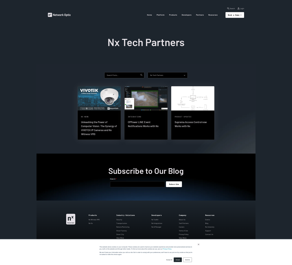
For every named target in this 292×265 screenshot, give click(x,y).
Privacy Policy (167, 249)
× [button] (198, 244)
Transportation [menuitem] (121, 223)
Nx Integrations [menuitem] (156, 223)
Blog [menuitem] (206, 223)
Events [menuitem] (207, 220)
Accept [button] (178, 260)
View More (120, 238)
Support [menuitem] (208, 231)
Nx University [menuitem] (209, 227)
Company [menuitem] (182, 215)
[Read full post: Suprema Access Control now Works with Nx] (192, 98)
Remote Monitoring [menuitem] (122, 227)
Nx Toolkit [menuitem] (154, 220)
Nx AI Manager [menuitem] (156, 227)
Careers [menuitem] (181, 227)
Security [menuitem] (119, 220)
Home (149, 15)
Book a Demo (233, 15)
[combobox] (121, 75)
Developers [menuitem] (156, 215)
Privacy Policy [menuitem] (183, 234)
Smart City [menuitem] (120, 234)
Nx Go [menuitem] (91, 223)
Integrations (134, 117)
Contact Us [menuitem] (209, 234)
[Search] (141, 75)
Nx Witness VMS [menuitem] (94, 220)
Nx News (85, 117)
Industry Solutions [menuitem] (125, 215)
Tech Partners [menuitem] (184, 223)
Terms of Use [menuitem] (183, 231)
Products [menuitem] (93, 215)
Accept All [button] (169, 260)
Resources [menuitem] (209, 215)
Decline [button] (187, 260)
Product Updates (183, 117)
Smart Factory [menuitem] (121, 231)
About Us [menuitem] (182, 220)
